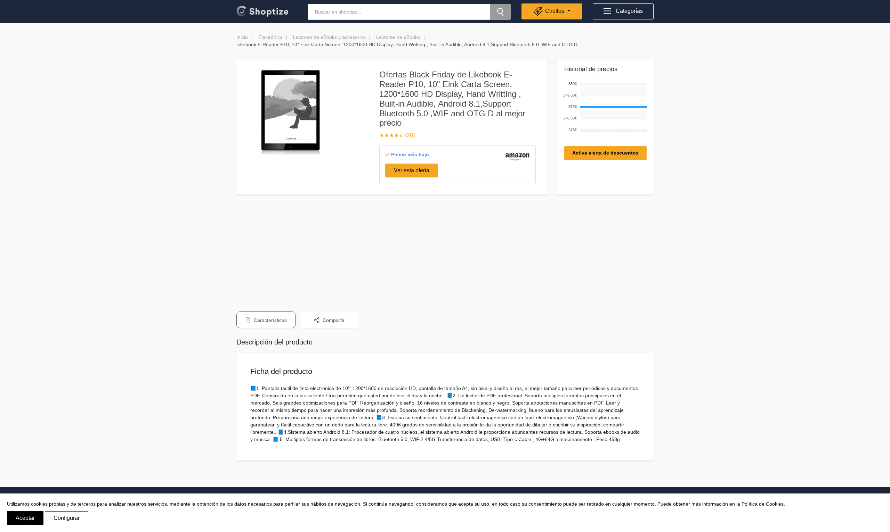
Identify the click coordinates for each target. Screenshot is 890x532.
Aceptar (25, 518)
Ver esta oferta (411, 170)
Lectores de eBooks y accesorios (329, 37)
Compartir (333, 320)
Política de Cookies (763, 504)
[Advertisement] (445, 248)
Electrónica (270, 37)
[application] (603, 107)
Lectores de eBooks (398, 37)
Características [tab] (269, 320)
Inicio (242, 37)
